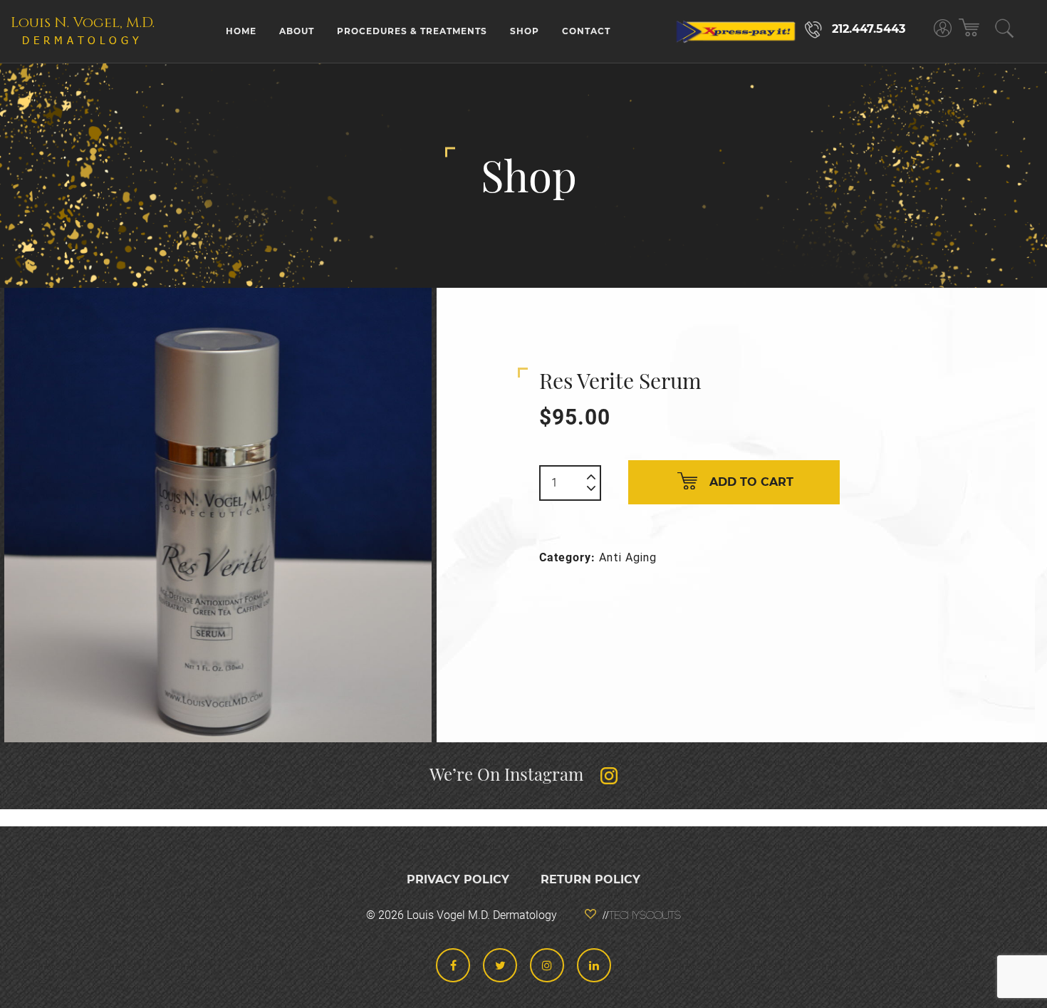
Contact (586, 31)
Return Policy (590, 879)
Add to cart (751, 482)
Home (241, 31)
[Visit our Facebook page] (453, 965)
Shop (524, 31)
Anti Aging (628, 557)
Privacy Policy (458, 879)
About (296, 31)
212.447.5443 (868, 29)
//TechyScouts (642, 916)
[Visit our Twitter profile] (500, 965)
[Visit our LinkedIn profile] (594, 965)
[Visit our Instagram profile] (547, 965)
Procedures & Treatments (412, 31)
